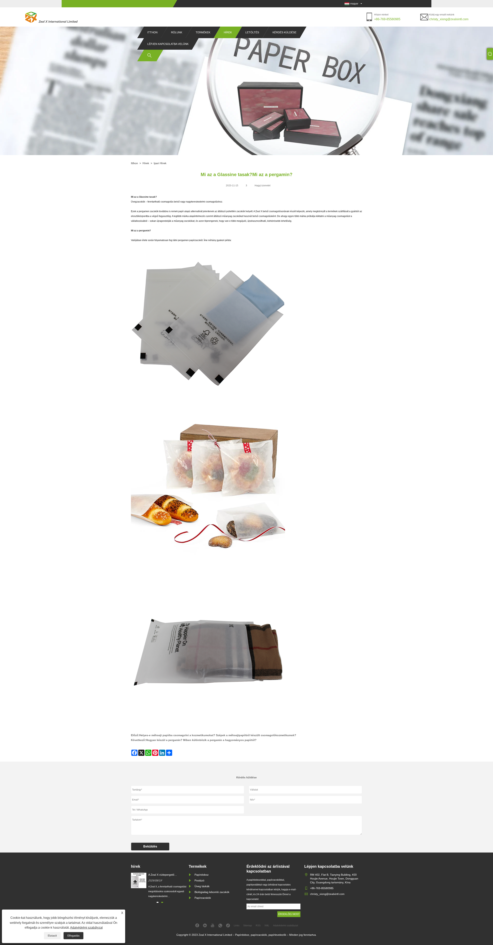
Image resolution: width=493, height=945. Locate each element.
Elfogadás (73, 935)
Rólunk (176, 32)
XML (266, 925)
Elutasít (52, 935)
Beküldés (150, 846)
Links (236, 925)
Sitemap (247, 925)
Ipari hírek (160, 163)
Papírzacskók (203, 897)
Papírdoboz (202, 874)
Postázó (199, 880)
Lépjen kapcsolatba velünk (168, 43)
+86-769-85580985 (387, 19)
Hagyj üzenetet (262, 185)
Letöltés (252, 32)
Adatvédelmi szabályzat (86, 927)
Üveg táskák (202, 886)
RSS (258, 925)
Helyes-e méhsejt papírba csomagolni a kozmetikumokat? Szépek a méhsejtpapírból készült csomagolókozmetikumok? (217, 735)
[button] (157, 902)
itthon (152, 32)
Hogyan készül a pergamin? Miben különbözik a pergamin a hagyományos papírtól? (201, 740)
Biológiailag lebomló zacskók (212, 892)
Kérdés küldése (284, 32)
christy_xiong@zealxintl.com (448, 19)
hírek (228, 32)
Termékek (203, 32)
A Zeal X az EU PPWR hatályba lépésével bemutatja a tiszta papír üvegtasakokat (167, 875)
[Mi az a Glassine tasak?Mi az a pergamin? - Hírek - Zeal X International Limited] (52, 17)
